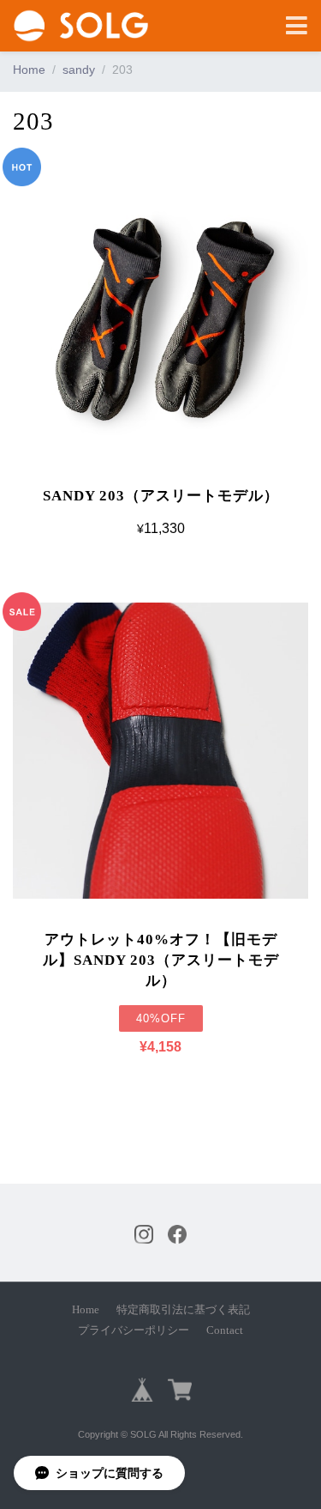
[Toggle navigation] (296, 26)
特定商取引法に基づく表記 (183, 1310)
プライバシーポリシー (133, 1330)
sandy (78, 69)
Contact (224, 1330)
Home (29, 69)
